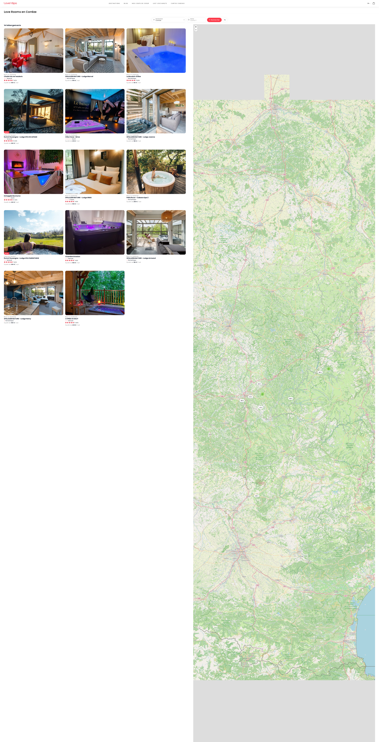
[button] (242, 400)
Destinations (114, 3)
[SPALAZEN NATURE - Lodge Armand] (156, 232)
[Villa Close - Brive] (95, 111)
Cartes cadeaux (178, 3)
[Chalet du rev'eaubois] (33, 50)
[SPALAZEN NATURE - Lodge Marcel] (95, 50)
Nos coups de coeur (140, 3)
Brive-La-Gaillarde (10, 74)
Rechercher (215, 20)
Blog (126, 3)
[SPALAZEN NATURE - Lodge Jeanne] (156, 111)
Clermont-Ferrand (9, 135)
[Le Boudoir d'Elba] (156, 50)
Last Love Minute (160, 3)
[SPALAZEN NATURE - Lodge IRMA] (95, 172)
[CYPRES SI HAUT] (95, 293)
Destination (159, 18)
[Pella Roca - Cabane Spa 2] (156, 172)
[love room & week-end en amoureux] (10, 3)
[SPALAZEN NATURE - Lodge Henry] (33, 293)
